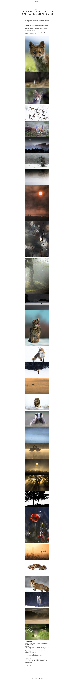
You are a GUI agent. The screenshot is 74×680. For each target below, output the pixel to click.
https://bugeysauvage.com (32, 33)
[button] (72, 1)
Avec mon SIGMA (37, 9)
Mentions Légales (40, 678)
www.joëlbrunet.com (28, 663)
